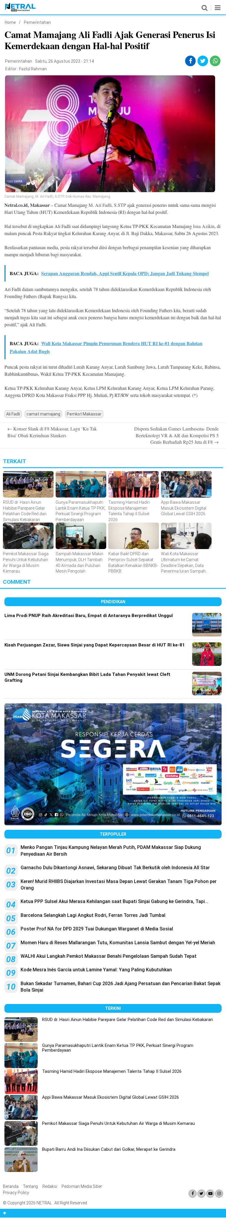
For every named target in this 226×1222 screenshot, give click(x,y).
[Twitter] (201, 1193)
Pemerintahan (37, 22)
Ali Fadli (13, 414)
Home (10, 22)
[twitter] (203, 60)
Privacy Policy (16, 1192)
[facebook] (190, 60)
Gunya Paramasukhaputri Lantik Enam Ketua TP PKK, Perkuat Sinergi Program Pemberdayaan (117, 1048)
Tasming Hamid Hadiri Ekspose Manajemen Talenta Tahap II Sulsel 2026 (112, 1071)
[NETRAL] (20, 10)
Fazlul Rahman (33, 68)
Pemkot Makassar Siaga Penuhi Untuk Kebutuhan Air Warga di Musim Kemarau (118, 1123)
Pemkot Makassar (84, 414)
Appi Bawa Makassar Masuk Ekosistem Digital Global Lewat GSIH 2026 (110, 1097)
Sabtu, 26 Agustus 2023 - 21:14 (64, 61)
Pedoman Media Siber (82, 1186)
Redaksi (49, 1186)
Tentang (30, 1186)
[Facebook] (193, 1193)
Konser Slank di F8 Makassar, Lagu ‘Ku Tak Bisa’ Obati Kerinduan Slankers (52, 431)
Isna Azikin (203, 226)
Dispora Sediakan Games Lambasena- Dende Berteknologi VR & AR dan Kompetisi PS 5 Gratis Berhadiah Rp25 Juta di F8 (176, 435)
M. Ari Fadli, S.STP (107, 205)
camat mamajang (43, 414)
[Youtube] (210, 1193)
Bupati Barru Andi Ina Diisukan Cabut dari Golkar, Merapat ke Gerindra (108, 1149)
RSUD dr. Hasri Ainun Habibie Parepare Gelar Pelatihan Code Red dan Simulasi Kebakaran (127, 1019)
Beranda (11, 1186)
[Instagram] (219, 1193)
